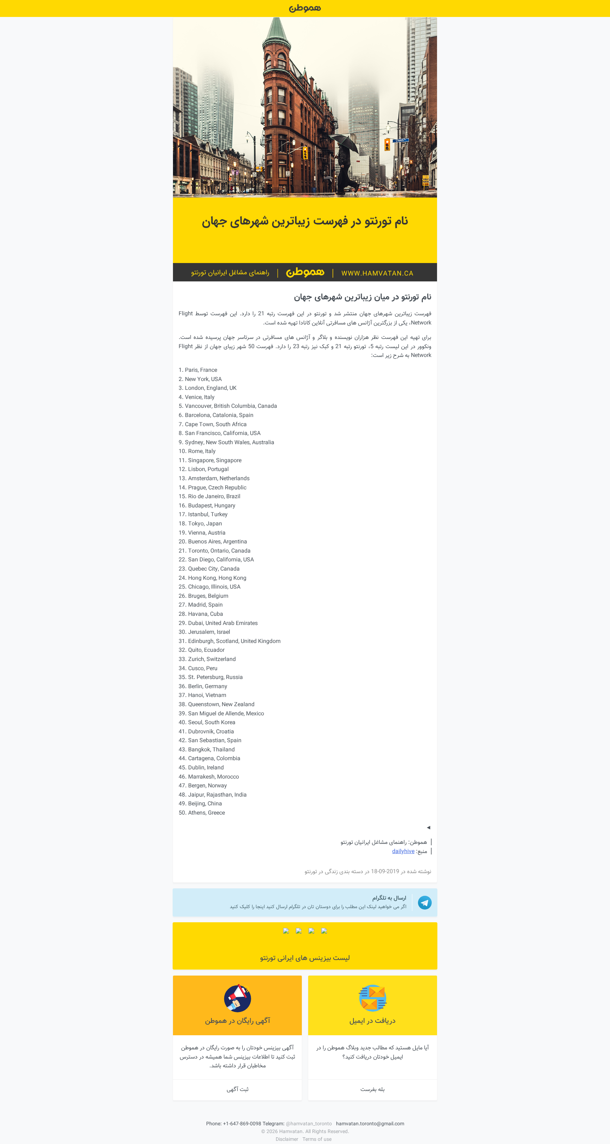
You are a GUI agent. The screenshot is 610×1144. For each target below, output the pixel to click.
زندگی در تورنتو (321, 872)
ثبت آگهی (238, 1089)
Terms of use (317, 1140)
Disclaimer (287, 1140)
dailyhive (403, 851)
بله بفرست (372, 1089)
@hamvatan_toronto (309, 1124)
